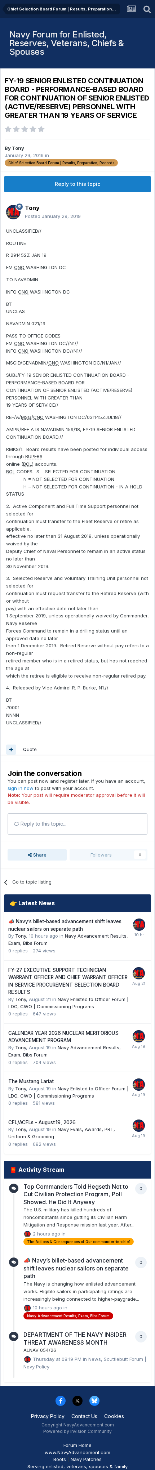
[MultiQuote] (11, 750)
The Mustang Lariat (31, 1081)
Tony (18, 148)
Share (39, 855)
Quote (30, 749)
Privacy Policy (48, 1416)
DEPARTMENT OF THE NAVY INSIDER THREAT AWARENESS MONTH (75, 1338)
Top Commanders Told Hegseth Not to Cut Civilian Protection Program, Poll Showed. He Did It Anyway (75, 1194)
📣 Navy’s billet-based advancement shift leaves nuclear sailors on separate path (76, 1268)
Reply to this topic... (42, 824)
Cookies (114, 1416)
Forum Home (77, 1445)
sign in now (21, 788)
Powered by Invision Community (77, 1431)
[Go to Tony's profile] (13, 212)
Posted (53, 216)
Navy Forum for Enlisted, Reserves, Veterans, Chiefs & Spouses (66, 43)
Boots (59, 1459)
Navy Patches (86, 1459)
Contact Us (84, 1416)
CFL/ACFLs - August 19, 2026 (42, 1122)
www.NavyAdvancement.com (77, 1452)
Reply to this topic (77, 184)
